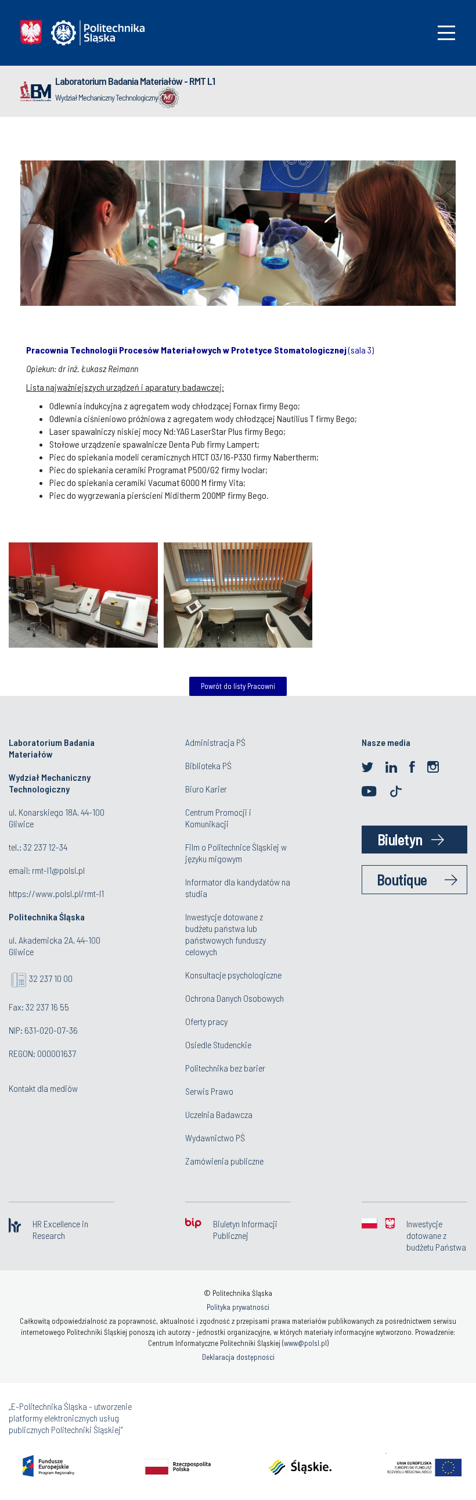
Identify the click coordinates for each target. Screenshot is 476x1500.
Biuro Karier (206, 788)
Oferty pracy (206, 1021)
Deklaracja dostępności (238, 1357)
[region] (238, 227)
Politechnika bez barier (225, 1067)
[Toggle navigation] (446, 33)
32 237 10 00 (51, 978)
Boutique (402, 879)
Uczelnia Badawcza (219, 1114)
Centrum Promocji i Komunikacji (218, 817)
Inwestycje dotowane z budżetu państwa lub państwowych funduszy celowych (225, 934)
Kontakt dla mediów (43, 1088)
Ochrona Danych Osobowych (234, 997)
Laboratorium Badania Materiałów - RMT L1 (135, 80)
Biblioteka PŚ (208, 765)
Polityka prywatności (238, 1307)
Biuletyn (400, 839)
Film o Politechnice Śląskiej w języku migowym (236, 852)
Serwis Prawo (209, 1091)
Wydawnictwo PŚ (215, 1137)
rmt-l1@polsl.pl (58, 870)
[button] (402, 329)
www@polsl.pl (305, 1343)
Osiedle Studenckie (218, 1044)
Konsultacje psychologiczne (233, 974)
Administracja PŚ (215, 742)
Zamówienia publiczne (224, 1160)
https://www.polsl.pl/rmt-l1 (56, 893)
